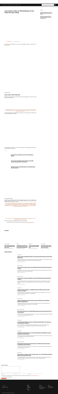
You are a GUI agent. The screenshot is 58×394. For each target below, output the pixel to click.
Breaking (18, 254)
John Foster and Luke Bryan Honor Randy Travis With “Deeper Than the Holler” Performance (22, 161)
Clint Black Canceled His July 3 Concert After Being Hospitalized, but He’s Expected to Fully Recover (34, 333)
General (21, 309)
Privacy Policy (31, 375)
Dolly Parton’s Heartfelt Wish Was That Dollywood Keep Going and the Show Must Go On (45, 17)
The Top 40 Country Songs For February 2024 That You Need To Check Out (46, 246)
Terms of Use (37, 375)
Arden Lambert (9, 41)
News (21, 254)
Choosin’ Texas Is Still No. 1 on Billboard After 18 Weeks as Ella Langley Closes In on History (33, 290)
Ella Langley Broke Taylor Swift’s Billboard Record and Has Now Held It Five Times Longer (34, 312)
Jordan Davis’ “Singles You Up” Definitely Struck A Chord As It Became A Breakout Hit (22, 246)
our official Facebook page (28, 222)
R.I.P (22, 265)
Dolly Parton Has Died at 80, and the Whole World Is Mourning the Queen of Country (46, 13)
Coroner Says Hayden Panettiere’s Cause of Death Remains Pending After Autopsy (34, 279)
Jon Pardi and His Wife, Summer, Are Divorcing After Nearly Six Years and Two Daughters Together (34, 322)
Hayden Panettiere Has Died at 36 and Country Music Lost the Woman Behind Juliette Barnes (33, 301)
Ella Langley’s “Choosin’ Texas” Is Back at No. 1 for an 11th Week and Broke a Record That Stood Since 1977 (34, 355)
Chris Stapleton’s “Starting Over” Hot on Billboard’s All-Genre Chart (9, 246)
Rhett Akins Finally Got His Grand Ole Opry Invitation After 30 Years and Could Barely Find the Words (33, 344)
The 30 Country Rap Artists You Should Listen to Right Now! (34, 246)
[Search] (55, 5)
